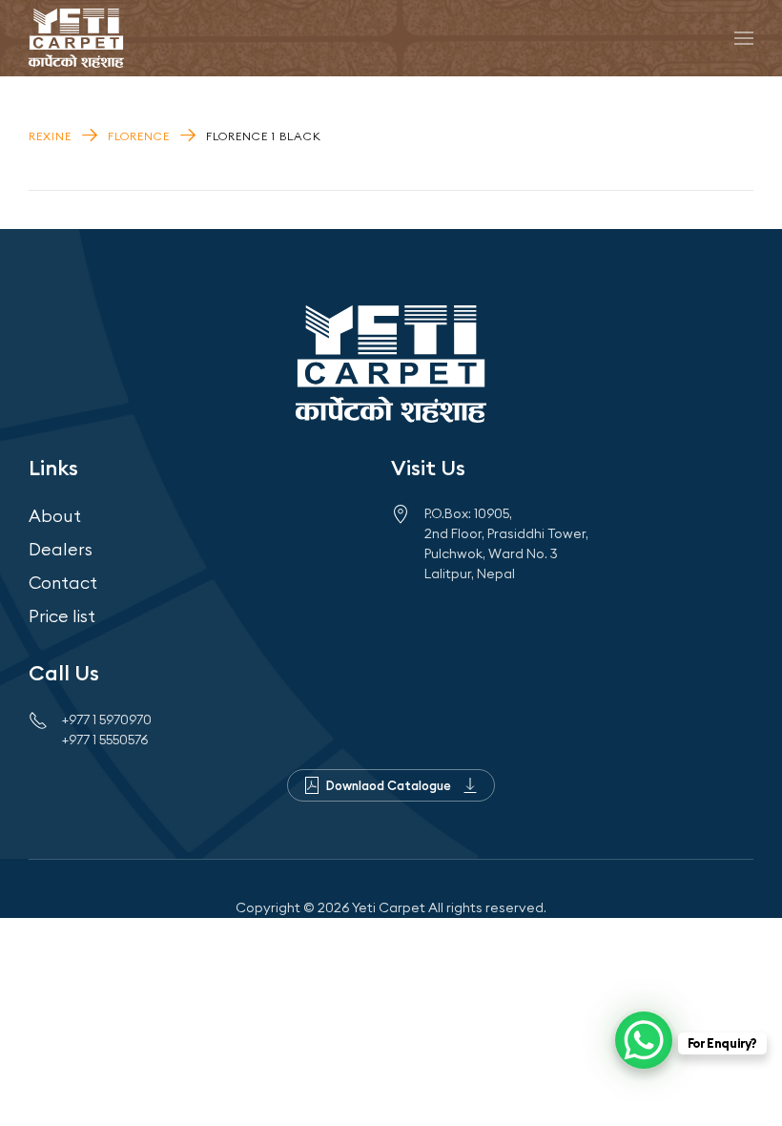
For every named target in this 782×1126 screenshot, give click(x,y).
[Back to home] (76, 38)
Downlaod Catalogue (388, 785)
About (55, 516)
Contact (63, 583)
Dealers (61, 549)
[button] (743, 38)
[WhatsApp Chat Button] (643, 1040)
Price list (62, 616)
